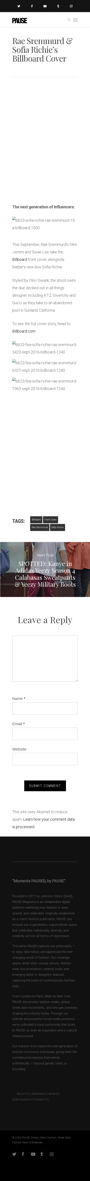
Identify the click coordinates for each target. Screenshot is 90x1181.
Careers (52, 1094)
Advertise (38, 1094)
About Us (20, 1094)
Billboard (19, 259)
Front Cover (51, 519)
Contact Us (41, 1099)
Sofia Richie (58, 527)
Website (19, 749)
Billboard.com (23, 331)
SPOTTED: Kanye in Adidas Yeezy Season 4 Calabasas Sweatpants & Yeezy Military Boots (45, 569)
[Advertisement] (45, 149)
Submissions (21, 1099)
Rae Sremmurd (40, 527)
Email (18, 724)
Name (18, 698)
